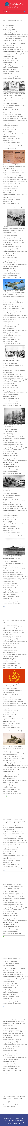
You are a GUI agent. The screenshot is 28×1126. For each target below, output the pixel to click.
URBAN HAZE (16, 1124)
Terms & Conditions (9, 1122)
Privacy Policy (20, 1122)
